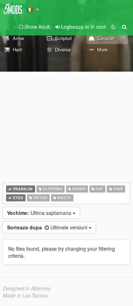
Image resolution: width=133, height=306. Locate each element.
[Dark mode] (113, 26)
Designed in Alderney (27, 288)
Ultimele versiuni (48, 227)
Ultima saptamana (40, 212)
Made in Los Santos (25, 295)
